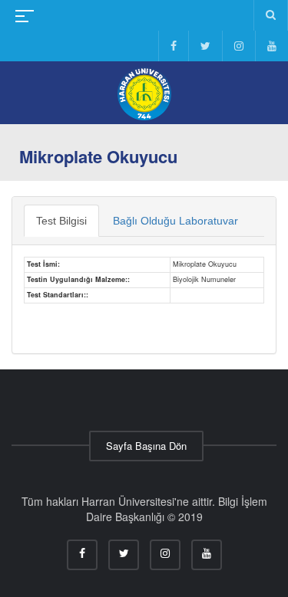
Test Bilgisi (61, 221)
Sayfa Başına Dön (146, 445)
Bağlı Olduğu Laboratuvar (175, 221)
